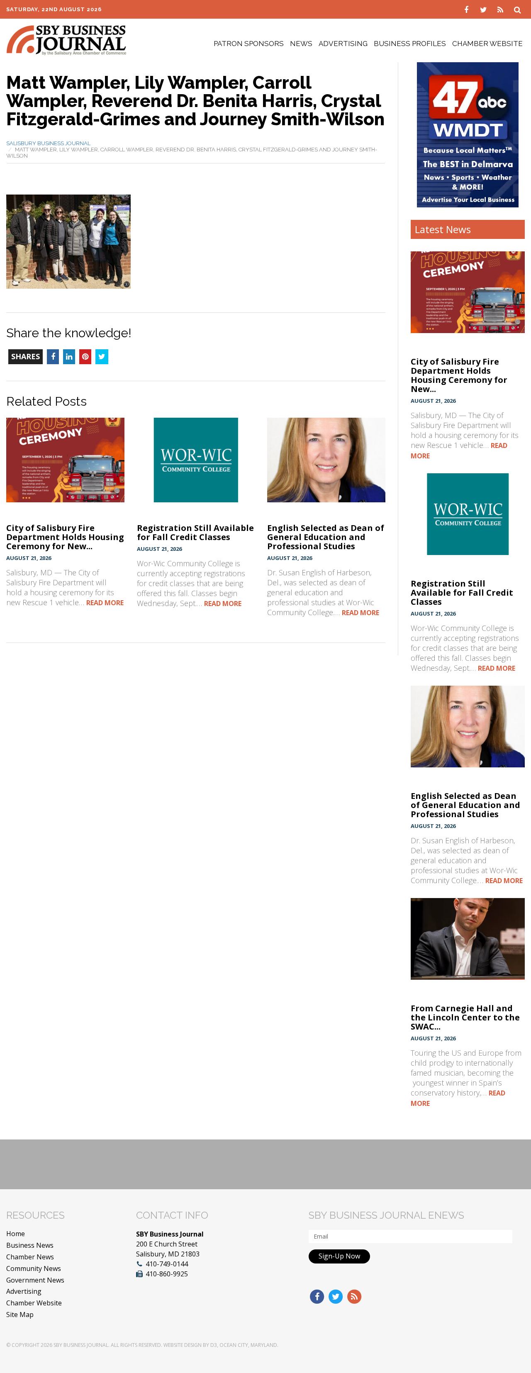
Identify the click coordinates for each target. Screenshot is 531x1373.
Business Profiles (410, 43)
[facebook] (467, 9)
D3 (213, 1345)
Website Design (182, 1345)
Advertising (343, 43)
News (301, 43)
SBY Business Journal (81, 1345)
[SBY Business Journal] (66, 39)
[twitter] (484, 9)
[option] (468, 134)
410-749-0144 (167, 1263)
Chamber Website (487, 43)
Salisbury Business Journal (48, 143)
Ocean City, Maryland (248, 1345)
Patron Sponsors (249, 43)
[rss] (501, 9)
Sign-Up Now (339, 1256)
